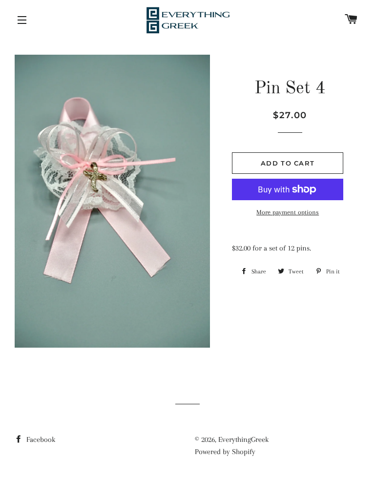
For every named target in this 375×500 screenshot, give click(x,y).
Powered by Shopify (225, 451)
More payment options (287, 212)
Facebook (39, 439)
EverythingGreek (243, 439)
